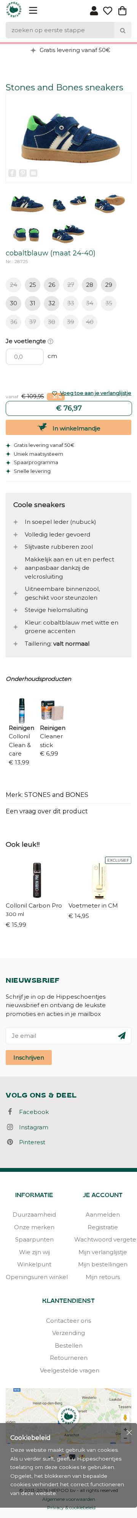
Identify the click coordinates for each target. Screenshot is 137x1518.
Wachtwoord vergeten (102, 1239)
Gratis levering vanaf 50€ (74, 50)
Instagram (31, 1127)
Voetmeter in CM (93, 905)
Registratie (103, 1227)
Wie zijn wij (34, 1252)
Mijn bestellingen (102, 1264)
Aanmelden (103, 1214)
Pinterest (29, 1142)
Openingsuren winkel (34, 1277)
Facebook (31, 1112)
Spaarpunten (34, 1239)
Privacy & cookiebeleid (71, 1507)
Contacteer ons (68, 1320)
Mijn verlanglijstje (102, 1252)
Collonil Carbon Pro (34, 905)
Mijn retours (103, 1277)
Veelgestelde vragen (68, 1370)
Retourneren (69, 1357)
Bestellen (69, 1345)
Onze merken (34, 1227)
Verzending (68, 1332)
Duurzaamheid (34, 1214)
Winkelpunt (34, 1264)
